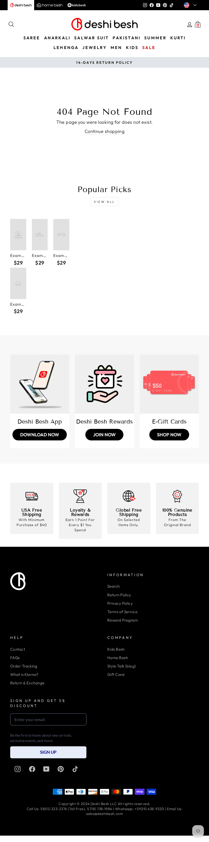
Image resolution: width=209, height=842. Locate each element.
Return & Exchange (27, 682)
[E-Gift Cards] (169, 384)
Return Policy (119, 594)
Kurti (178, 37)
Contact (17, 649)
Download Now (39, 435)
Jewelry (94, 47)
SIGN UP (48, 752)
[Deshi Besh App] (39, 384)
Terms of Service (122, 611)
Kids (132, 47)
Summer (155, 37)
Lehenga (66, 47)
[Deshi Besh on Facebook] (32, 769)
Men (116, 47)
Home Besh (117, 657)
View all (104, 202)
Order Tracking (23, 666)
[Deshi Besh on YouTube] (46, 769)
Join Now (104, 435)
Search (113, 586)
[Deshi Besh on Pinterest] (61, 769)
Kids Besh (115, 649)
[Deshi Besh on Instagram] (18, 769)
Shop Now (169, 435)
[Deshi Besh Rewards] (104, 384)
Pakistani (126, 37)
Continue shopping (105, 131)
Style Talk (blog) (121, 666)
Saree (31, 37)
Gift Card (115, 674)
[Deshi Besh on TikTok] (75, 769)
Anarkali (57, 37)
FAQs (15, 657)
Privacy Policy (120, 603)
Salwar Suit (91, 37)
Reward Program (122, 620)
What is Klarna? (24, 674)
